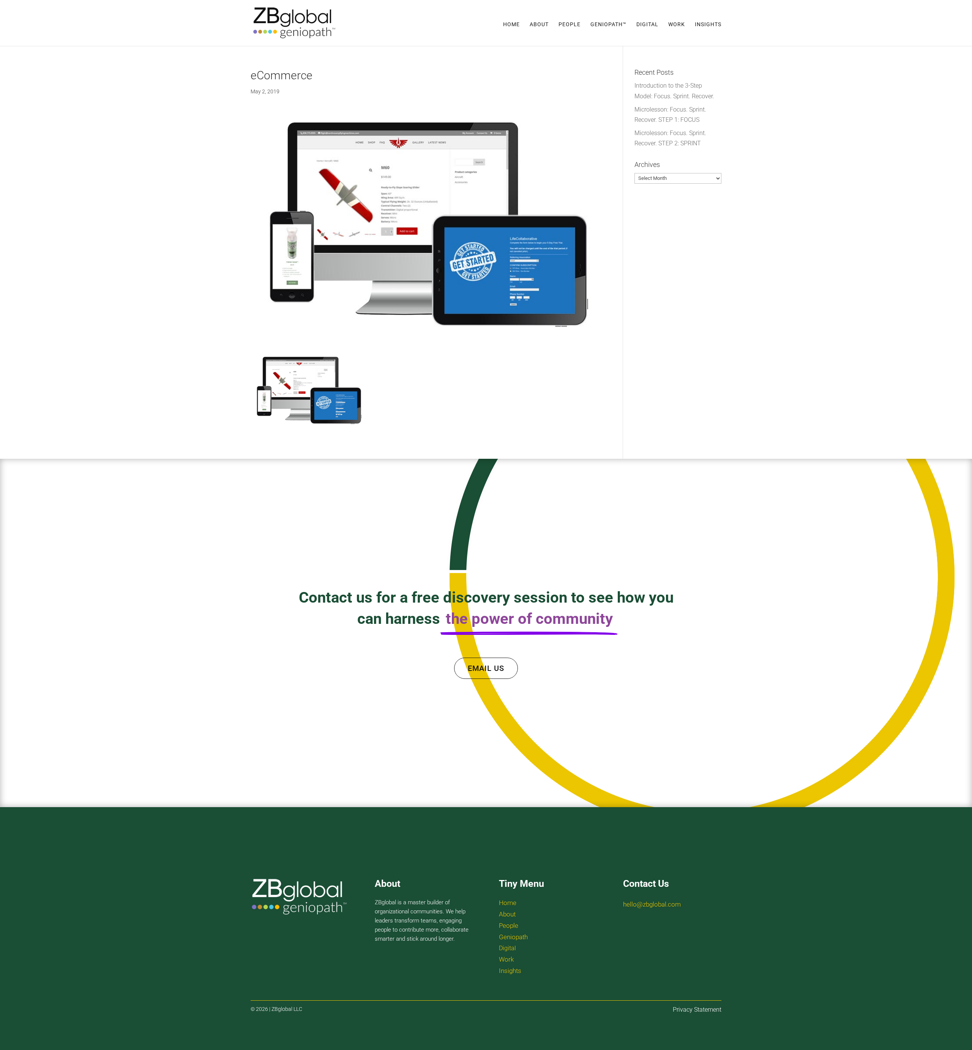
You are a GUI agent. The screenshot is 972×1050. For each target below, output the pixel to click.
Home (511, 24)
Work (676, 24)
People (570, 24)
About (539, 24)
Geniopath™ (608, 24)
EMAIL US (486, 668)
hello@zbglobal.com (652, 904)
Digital (647, 24)
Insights (708, 24)
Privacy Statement (697, 1009)
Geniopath (513, 937)
